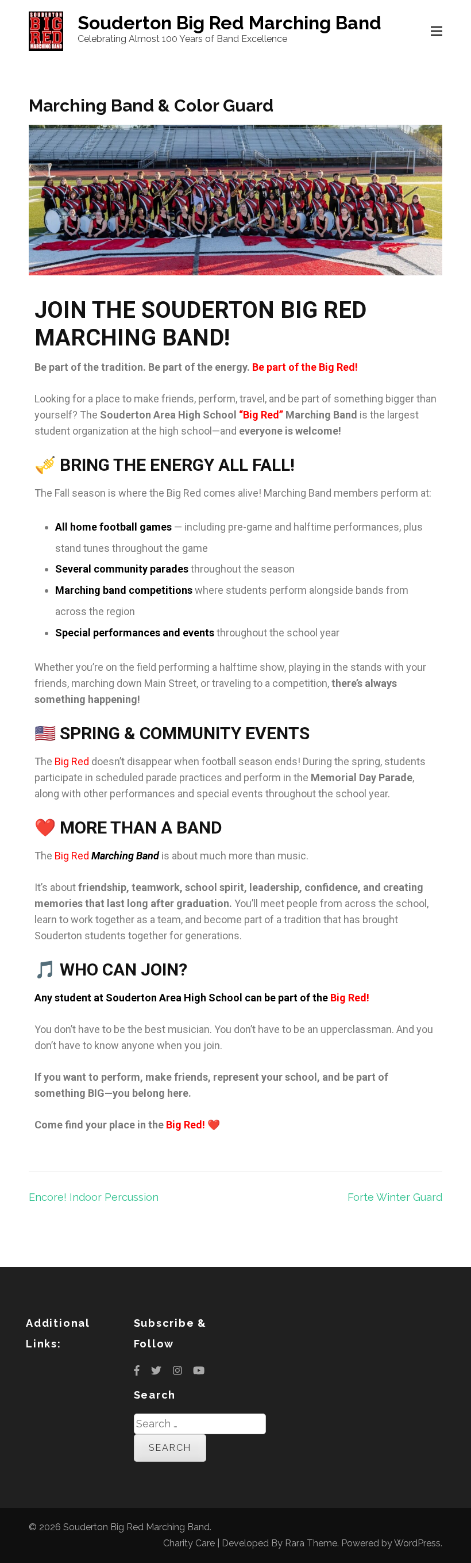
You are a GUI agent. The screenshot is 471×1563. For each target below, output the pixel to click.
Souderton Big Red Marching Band (229, 22)
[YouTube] (198, 1371)
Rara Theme (311, 1543)
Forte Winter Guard (395, 1197)
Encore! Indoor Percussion (94, 1197)
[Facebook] (137, 1371)
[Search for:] (200, 1424)
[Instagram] (177, 1371)
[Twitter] (156, 1371)
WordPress (417, 1543)
